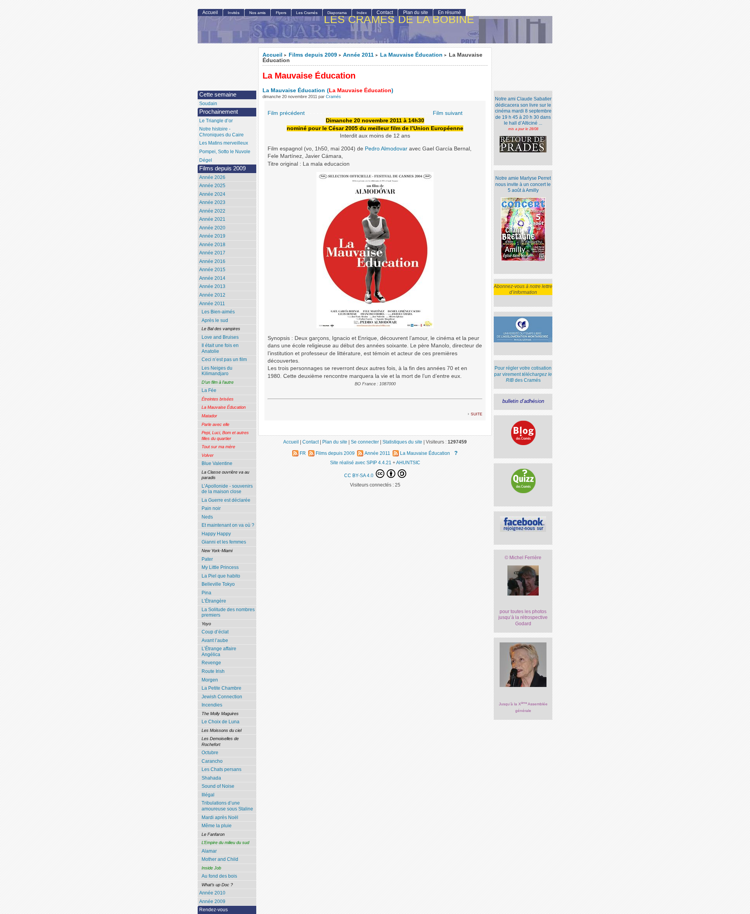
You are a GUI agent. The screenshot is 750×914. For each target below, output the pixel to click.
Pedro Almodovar (386, 149)
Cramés (333, 96)
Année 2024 (212, 194)
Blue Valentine (217, 463)
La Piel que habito (221, 576)
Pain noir (211, 508)
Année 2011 (358, 55)
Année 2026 (212, 177)
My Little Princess (220, 567)
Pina (206, 593)
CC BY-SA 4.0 (359, 475)
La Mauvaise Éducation (411, 55)
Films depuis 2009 (313, 55)
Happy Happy (216, 534)
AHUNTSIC (408, 462)
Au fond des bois (219, 876)
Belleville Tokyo (218, 584)
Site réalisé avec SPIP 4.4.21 (360, 462)
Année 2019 (212, 236)
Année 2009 (212, 901)
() (360, 90)
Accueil (272, 55)
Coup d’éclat (215, 632)
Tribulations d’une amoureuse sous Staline (227, 806)
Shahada (211, 778)
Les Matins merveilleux (223, 143)
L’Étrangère (214, 601)
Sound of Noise (218, 786)
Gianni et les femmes (224, 542)
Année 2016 (212, 261)
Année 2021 (212, 219)
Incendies (212, 705)
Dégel (205, 160)
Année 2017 (212, 253)
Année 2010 (212, 893)
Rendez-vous (213, 909)
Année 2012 (212, 295)
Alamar (209, 851)
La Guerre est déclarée (226, 500)
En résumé (449, 12)
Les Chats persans (221, 769)
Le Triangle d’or (216, 120)
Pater (207, 559)
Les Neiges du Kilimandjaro (217, 371)
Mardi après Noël (220, 817)
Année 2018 (212, 244)
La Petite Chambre (221, 688)
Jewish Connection (222, 696)
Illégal (208, 795)
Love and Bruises (220, 337)
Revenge (211, 662)
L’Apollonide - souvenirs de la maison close (227, 489)
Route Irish (213, 671)
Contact (385, 12)
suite (476, 414)
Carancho (212, 761)
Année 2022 (212, 211)
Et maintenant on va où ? (228, 525)
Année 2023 (212, 202)
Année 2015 (212, 269)
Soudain (208, 103)
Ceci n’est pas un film (224, 359)
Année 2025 (212, 185)
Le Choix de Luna (220, 721)
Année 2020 (212, 228)
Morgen (210, 680)
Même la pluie (217, 825)
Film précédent (286, 113)
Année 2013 (212, 286)
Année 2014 (212, 278)
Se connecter (365, 441)
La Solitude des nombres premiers (228, 612)
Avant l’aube (215, 640)
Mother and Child (220, 859)
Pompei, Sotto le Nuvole (224, 151)
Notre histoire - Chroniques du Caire (221, 132)
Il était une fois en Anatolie (220, 348)
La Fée (209, 390)
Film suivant (447, 113)
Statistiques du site (402, 441)
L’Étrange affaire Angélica (219, 651)
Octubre (210, 752)
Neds (207, 517)
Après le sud (215, 320)
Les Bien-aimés (218, 312)
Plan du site (415, 12)
